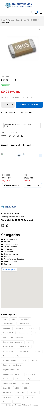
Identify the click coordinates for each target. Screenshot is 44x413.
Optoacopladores (10, 360)
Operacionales (22, 356)
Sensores (25, 383)
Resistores (7, 379)
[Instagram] (2, 225)
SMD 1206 (7, 397)
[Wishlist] (9, 112)
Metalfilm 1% (8, 347)
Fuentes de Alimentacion (12, 342)
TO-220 (30, 397)
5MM (13, 319)
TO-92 (18, 397)
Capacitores (21, 20)
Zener (17, 402)
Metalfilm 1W (24, 347)
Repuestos (31, 374)
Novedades (7, 356)
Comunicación (24, 333)
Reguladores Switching (12, 374)
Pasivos (11, 20)
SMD (17, 388)
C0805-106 (6, 178)
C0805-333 (28, 178)
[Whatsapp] (7, 225)
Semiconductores (10, 383)
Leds (29, 342)
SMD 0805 (32, 20)
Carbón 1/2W (8, 333)
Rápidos (20, 379)
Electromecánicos (18, 337)
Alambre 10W (24, 324)
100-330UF (24, 319)
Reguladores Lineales (11, 370)
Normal (38, 351)
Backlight (6, 328)
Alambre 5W (8, 324)
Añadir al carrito (29, 105)
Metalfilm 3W (24, 351)
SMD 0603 (7, 393)
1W (4, 319)
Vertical (6, 402)
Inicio (3, 20)
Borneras (19, 328)
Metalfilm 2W (8, 351)
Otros (24, 360)
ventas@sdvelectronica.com (12, 217)
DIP (4, 337)
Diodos (37, 333)
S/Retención (33, 379)
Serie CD (6, 388)
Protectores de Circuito (12, 365)
